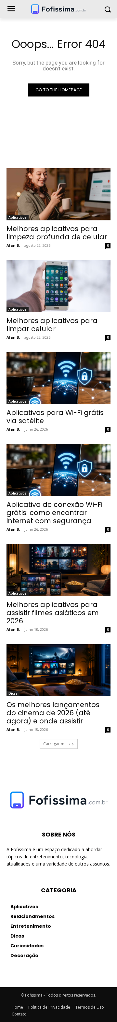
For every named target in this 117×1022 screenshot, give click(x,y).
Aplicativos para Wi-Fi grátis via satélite (55, 416)
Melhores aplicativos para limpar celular (52, 324)
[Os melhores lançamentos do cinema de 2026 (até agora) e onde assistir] (58, 670)
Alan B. (13, 245)
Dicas (13, 693)
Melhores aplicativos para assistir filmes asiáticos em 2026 (52, 613)
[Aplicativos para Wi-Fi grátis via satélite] (58, 378)
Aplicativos (17, 217)
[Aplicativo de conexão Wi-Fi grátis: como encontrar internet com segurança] (58, 470)
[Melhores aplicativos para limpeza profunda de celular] (58, 194)
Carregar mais (56, 744)
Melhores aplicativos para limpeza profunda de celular (56, 233)
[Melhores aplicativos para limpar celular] (58, 286)
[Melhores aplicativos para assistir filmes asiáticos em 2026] (58, 570)
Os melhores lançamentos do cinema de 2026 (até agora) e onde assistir (52, 713)
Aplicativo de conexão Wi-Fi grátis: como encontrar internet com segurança (54, 513)
